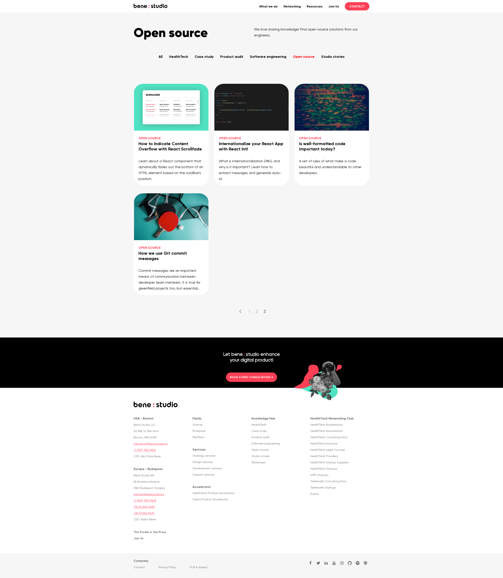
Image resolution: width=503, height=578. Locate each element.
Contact (357, 6)
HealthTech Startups (323, 468)
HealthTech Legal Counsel (327, 449)
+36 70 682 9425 (144, 513)
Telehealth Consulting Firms (328, 481)
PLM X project (199, 567)
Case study (204, 56)
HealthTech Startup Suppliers (329, 462)
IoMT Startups (319, 475)
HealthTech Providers (324, 456)
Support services (204, 474)
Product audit (231, 56)
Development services (207, 468)
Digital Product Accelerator (210, 499)
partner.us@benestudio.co (151, 443)
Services (199, 449)
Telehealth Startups (323, 487)
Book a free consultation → (251, 377)
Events (314, 493)
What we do (268, 6)
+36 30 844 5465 (144, 506)
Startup (198, 424)
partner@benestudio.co (149, 494)
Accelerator (202, 487)
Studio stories (333, 56)
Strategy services (204, 455)
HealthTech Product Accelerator (214, 493)
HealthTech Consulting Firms (329, 437)
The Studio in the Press (150, 532)
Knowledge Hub (263, 418)
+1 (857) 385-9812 (145, 450)
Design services (203, 462)
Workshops (259, 462)
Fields (197, 418)
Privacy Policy (167, 567)
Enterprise (199, 430)
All (160, 56)
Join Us (333, 6)
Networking (292, 6)
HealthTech (178, 56)
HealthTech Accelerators (326, 424)
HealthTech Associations (326, 430)
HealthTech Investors (324, 443)
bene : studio (150, 6)
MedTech (198, 437)
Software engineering (268, 56)
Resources (314, 6)
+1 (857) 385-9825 (145, 500)
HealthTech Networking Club (332, 418)
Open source (304, 56)
